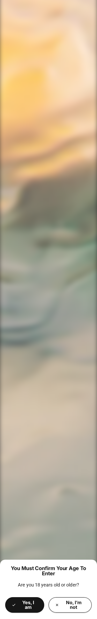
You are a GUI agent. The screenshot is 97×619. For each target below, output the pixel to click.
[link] (70, 605)
